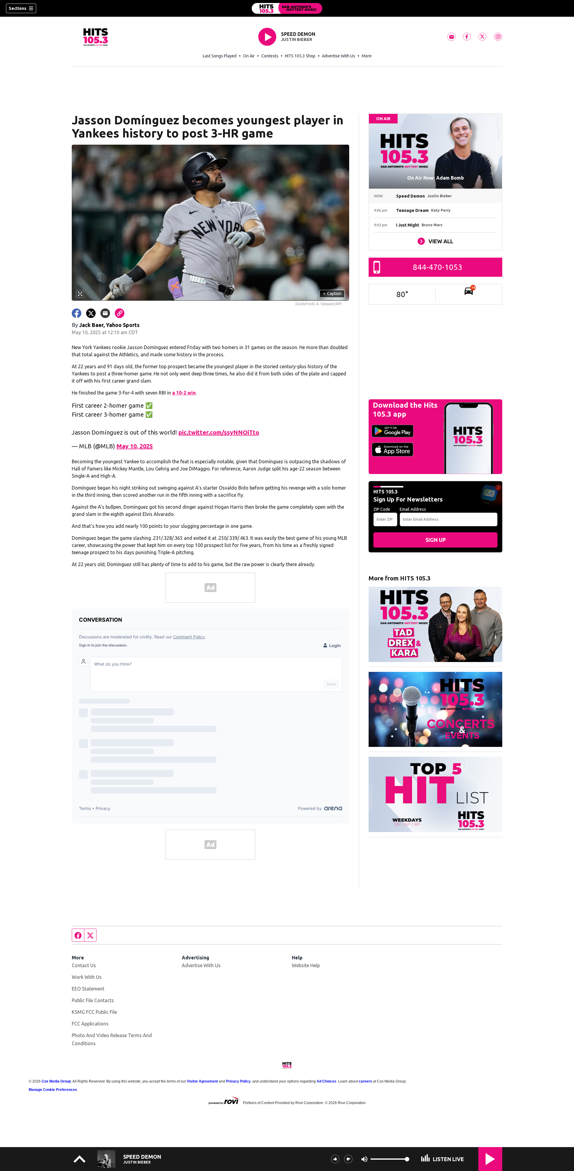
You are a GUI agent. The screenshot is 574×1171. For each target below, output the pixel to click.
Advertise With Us (338, 55)
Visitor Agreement (202, 1081)
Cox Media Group (56, 1081)
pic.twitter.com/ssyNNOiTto (218, 432)
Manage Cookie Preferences (53, 1090)
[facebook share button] (76, 313)
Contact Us (84, 965)
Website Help (306, 965)
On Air (249, 55)
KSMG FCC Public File (94, 1012)
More (367, 55)
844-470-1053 (437, 267)
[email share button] (105, 313)
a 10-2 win (184, 392)
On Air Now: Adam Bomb (435, 178)
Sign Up (435, 540)
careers (365, 1081)
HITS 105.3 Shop (300, 55)
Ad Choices (326, 1081)
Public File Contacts (93, 1000)
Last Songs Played (219, 55)
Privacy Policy (238, 1081)
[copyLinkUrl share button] (119, 313)
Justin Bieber (296, 39)
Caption (332, 293)
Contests (269, 55)
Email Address (413, 509)
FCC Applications (90, 1023)
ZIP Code (381, 509)
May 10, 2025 (135, 446)
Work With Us (87, 977)
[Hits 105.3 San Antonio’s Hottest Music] (287, 8)
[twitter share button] (91, 313)
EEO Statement (88, 988)
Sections (17, 8)
